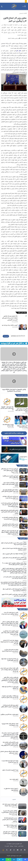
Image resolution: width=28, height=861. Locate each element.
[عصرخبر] (14, 6)
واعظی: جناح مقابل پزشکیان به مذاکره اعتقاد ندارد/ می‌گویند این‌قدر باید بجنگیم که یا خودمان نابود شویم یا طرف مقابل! (9, 623)
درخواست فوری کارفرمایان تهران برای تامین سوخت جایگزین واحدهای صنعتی (9, 490)
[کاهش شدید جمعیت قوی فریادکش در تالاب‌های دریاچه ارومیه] (21, 402)
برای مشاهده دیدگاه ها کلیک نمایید (14, 433)
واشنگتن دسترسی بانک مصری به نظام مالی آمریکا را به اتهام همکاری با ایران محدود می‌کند (9, 812)
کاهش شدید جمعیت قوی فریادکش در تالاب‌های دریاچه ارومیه (21, 410)
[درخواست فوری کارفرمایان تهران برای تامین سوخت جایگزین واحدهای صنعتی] (23, 492)
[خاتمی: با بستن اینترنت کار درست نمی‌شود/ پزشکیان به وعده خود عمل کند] (23, 616)
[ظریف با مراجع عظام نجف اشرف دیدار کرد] (6, 419)
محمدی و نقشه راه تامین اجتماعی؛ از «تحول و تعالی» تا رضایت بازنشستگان (10, 524)
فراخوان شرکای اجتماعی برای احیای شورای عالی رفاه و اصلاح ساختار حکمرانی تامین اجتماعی (9, 511)
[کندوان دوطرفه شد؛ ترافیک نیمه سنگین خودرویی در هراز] (22, 827)
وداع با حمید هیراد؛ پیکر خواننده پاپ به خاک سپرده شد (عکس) (10, 761)
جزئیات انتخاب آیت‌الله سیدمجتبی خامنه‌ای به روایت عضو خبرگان (9, 752)
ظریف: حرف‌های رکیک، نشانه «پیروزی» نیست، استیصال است (10, 724)
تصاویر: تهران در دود (14, 779)
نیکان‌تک (8, 855)
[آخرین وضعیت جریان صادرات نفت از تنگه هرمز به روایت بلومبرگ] (22, 806)
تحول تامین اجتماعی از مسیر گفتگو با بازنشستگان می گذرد (10, 476)
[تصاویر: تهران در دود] (23, 783)
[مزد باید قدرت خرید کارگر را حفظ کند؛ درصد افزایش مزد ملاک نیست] (23, 498)
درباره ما (15, 846)
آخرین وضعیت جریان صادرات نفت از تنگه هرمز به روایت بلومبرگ (9, 805)
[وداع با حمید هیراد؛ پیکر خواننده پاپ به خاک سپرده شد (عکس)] (23, 764)
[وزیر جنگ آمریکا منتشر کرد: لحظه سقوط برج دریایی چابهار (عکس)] (23, 662)
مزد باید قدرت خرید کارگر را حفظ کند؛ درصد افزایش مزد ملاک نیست (10, 497)
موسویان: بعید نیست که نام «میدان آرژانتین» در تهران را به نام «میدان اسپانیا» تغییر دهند (9, 641)
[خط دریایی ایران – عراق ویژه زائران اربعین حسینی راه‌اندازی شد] (6, 401)
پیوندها (11, 846)
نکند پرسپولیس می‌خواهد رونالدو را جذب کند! (22, 426)
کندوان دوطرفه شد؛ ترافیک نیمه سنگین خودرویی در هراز (10, 826)
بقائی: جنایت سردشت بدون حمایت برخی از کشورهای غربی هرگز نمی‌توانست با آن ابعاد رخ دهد (9, 669)
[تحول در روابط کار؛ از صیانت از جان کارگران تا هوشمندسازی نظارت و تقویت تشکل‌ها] (23, 485)
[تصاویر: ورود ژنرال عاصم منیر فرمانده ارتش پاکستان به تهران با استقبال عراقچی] (23, 708)
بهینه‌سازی (13, 855)
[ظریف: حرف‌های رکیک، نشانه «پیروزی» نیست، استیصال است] (23, 727)
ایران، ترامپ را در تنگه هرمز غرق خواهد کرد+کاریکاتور (10, 687)
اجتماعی (21, 13)
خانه (25, 13)
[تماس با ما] (3, 850)
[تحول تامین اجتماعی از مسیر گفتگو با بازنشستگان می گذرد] (23, 478)
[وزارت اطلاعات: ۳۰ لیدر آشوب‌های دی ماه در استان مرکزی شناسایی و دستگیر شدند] (22, 834)
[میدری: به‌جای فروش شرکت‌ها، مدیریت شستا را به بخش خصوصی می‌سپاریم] (22, 820)
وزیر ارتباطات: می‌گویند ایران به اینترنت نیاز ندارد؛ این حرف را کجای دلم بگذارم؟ (9, 696)
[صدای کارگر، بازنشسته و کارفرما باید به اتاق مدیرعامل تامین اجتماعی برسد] (23, 519)
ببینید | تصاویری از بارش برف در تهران (10, 770)
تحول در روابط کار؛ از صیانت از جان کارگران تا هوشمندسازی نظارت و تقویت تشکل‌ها (10, 484)
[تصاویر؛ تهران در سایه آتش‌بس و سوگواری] (23, 718)
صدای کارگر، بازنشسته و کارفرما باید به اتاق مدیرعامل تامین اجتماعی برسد (10, 518)
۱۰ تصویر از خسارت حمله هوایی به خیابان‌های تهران (11, 789)
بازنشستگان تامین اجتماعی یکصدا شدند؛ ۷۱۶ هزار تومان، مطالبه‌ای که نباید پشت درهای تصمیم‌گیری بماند (9, 504)
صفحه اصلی (20, 846)
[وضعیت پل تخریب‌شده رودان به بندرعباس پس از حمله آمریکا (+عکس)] (23, 653)
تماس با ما (7, 846)
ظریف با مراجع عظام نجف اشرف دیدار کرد (8, 425)
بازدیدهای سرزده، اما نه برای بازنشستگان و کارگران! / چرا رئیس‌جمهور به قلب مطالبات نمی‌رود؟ (9, 470)
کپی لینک (6, 336)
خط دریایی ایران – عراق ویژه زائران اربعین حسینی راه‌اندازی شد (7, 408)
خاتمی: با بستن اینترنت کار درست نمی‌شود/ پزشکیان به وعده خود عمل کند (9, 613)
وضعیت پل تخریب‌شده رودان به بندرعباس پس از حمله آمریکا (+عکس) (10, 650)
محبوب (14, 799)
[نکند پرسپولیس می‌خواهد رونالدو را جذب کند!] (21, 420)
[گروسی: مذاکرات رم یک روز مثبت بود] (23, 327)
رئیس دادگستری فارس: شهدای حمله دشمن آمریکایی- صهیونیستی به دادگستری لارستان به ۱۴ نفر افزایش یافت (9, 743)
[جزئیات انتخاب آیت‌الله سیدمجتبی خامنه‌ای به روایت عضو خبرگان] (23, 755)
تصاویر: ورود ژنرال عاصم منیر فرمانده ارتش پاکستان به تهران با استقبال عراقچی (9, 706)
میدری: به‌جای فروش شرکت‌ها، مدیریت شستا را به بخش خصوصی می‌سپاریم (9, 819)
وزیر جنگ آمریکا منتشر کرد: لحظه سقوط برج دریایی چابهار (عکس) (9, 659)
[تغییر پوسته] (2, 7)
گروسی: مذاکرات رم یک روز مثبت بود (9, 325)
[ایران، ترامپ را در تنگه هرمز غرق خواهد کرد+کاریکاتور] (23, 690)
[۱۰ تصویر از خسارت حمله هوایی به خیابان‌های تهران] (23, 792)
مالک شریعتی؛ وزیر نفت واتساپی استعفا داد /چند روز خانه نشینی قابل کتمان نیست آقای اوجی (9, 318)
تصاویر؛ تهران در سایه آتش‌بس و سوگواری (9, 714)
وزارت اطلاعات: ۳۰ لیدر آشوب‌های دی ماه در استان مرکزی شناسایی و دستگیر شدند (10, 833)
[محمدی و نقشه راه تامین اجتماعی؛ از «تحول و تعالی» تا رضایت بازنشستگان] (23, 526)
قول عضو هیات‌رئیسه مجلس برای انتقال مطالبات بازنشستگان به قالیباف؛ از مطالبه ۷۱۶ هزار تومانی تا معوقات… (9, 532)
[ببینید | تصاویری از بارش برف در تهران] (23, 773)
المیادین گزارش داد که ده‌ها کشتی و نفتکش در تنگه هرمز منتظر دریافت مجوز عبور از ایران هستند (9, 632)
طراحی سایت (18, 855)
